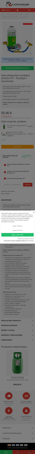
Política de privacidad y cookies (26, 238)
